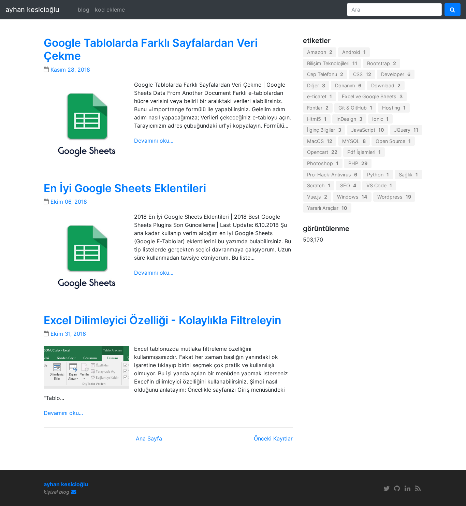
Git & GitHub (355, 108)
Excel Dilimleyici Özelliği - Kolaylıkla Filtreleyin (162, 320)
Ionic (380, 119)
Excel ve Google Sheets (372, 96)
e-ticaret (319, 96)
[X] (386, 489)
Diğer (316, 85)
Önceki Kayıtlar (273, 438)
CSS (362, 74)
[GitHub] (397, 489)
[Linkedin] (407, 489)
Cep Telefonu (325, 74)
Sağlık (408, 174)
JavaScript (367, 130)
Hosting (394, 108)
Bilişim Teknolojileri (332, 63)
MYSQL (354, 141)
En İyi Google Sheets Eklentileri (125, 188)
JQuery (406, 130)
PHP (357, 163)
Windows (352, 197)
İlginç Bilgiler (324, 130)
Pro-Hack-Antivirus (332, 174)
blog (83, 9)
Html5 (316, 119)
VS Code (379, 185)
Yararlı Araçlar (327, 208)
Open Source (393, 141)
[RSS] (417, 489)
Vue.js (317, 197)
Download (386, 85)
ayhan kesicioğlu (32, 9)
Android (354, 52)
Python (378, 174)
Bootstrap (381, 63)
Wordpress (394, 197)
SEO (348, 185)
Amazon (319, 52)
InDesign (349, 119)
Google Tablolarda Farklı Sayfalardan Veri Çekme (151, 49)
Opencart (322, 152)
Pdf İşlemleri (364, 152)
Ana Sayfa (149, 438)
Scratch (318, 185)
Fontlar (318, 108)
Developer (395, 74)
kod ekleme (110, 9)
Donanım (348, 85)
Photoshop (322, 163)
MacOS (319, 141)
